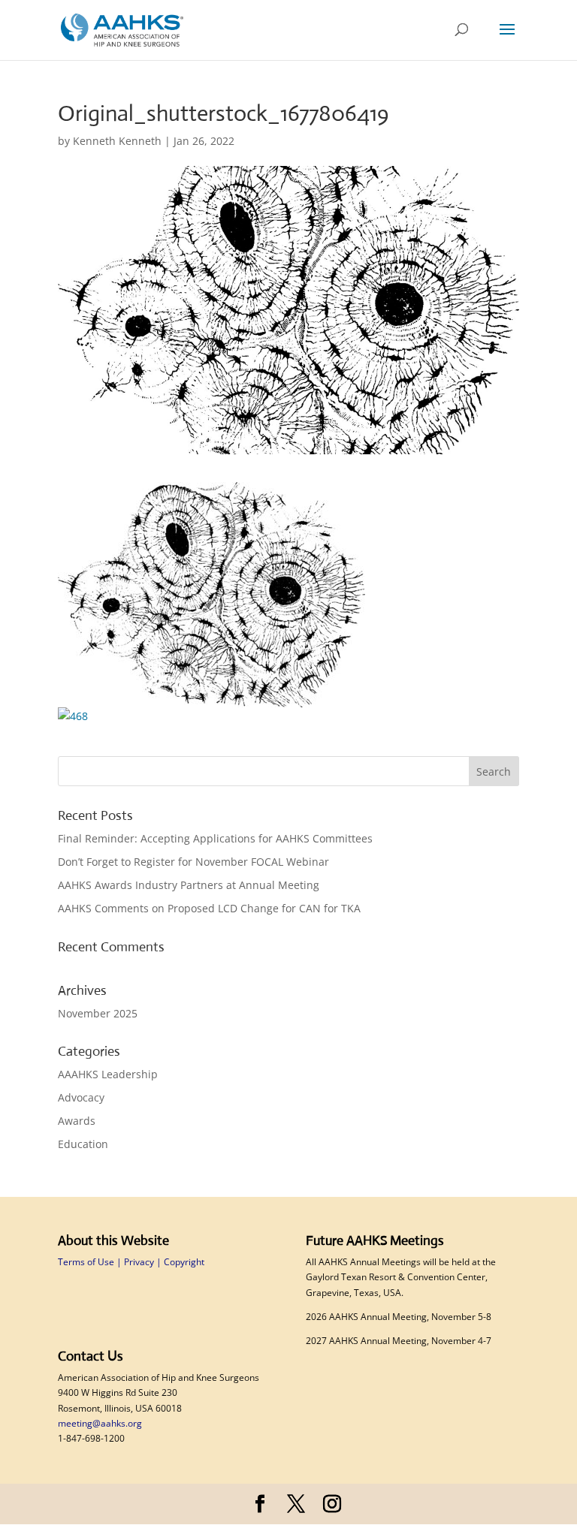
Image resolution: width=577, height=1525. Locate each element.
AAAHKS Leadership (108, 1074)
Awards (76, 1121)
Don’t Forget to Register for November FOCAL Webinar (195, 861)
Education (83, 1144)
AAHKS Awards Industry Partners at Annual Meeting (190, 885)
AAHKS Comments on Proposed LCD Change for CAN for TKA (211, 908)
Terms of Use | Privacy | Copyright (131, 1261)
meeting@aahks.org (100, 1423)
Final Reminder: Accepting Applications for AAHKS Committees (217, 838)
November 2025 (97, 1013)
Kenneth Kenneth (117, 141)
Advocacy (81, 1097)
